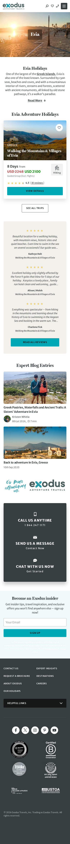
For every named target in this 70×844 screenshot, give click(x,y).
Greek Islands (46, 74)
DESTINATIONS (45, 676)
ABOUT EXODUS (13, 683)
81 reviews (37, 182)
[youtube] (54, 730)
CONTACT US (11, 668)
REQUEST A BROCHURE (17, 676)
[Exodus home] (13, 6)
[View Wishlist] (53, 6)
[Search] (47, 6)
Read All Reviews (35, 342)
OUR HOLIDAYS (12, 691)
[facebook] (16, 730)
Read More (35, 100)
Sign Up (35, 632)
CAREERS (41, 683)
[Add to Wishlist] (59, 127)
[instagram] (35, 730)
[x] (25, 730)
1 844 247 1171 (58, 6)
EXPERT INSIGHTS (46, 668)
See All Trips (35, 208)
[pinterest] (44, 730)
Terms (63, 648)
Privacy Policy (51, 648)
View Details (35, 190)
